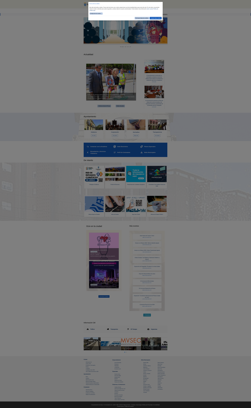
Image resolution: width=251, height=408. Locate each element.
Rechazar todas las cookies (142, 18)
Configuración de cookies (95, 13)
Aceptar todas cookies (156, 18)
